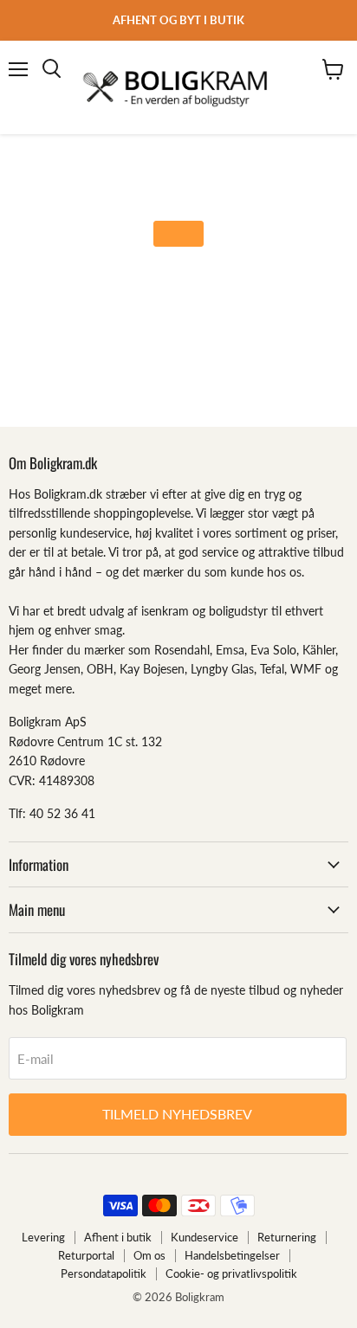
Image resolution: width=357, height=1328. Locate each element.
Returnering (286, 1237)
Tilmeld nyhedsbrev (177, 1114)
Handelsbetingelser (232, 1255)
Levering (43, 1237)
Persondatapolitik (103, 1273)
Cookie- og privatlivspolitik (231, 1273)
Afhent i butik (118, 1237)
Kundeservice (204, 1237)
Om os (149, 1255)
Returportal (86, 1255)
